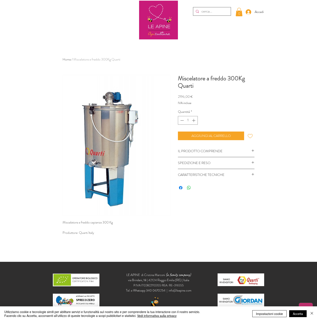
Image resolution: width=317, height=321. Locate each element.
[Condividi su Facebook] (180, 187)
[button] (239, 12)
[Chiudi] (311, 314)
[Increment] (194, 120)
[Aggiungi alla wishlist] (250, 136)
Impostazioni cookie (269, 314)
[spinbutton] (188, 120)
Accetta (298, 314)
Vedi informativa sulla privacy (157, 315)
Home (67, 59)
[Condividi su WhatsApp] (188, 187)
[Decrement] (182, 120)
